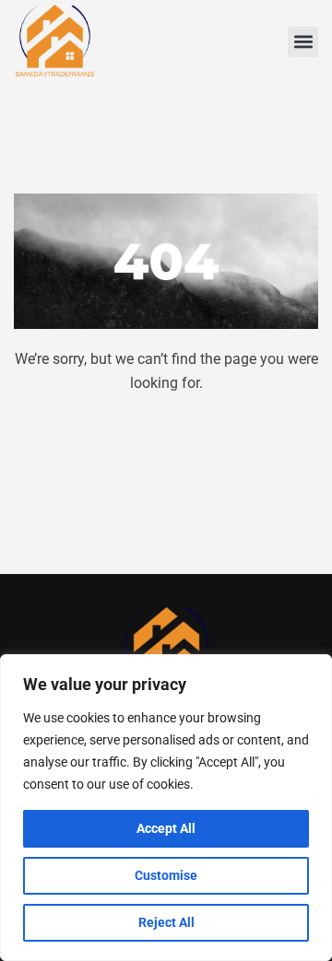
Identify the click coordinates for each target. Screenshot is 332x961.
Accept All (166, 828)
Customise (166, 875)
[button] (303, 42)
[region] (166, 807)
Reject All (166, 922)
